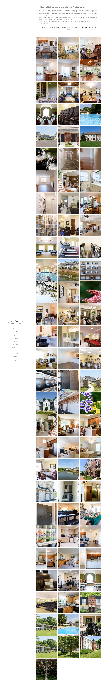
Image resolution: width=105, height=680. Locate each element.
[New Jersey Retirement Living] (90, 514)
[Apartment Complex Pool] (90, 114)
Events (15, 341)
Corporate (15, 344)
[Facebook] (15, 360)
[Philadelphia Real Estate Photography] (90, 203)
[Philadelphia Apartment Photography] (46, 92)
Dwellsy (49, 24)
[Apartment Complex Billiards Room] (46, 247)
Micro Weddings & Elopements (15, 332)
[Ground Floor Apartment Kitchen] (46, 70)
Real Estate (15, 347)
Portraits (15, 338)
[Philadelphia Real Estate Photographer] (90, 314)
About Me (15, 353)
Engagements (15, 335)
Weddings (15, 329)
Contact (15, 356)
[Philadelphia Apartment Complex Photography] (46, 48)
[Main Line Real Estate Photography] (90, 70)
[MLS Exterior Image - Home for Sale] (90, 136)
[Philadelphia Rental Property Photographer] (90, 48)
